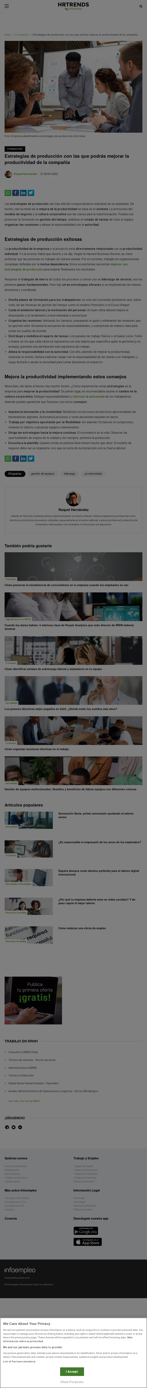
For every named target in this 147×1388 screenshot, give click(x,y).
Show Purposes (71, 1382)
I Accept (72, 1371)
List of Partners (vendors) (19, 1361)
